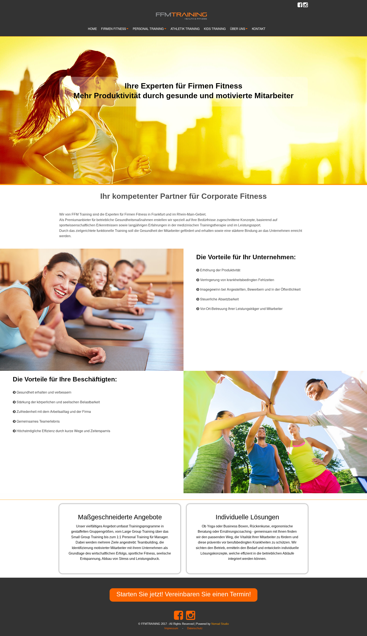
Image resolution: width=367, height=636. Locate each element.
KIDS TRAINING (215, 28)
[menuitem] (94, 29)
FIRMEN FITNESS (113, 28)
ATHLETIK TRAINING (185, 28)
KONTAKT (258, 28)
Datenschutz (195, 628)
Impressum (171, 628)
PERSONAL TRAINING (148, 28)
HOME (92, 28)
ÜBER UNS (237, 28)
